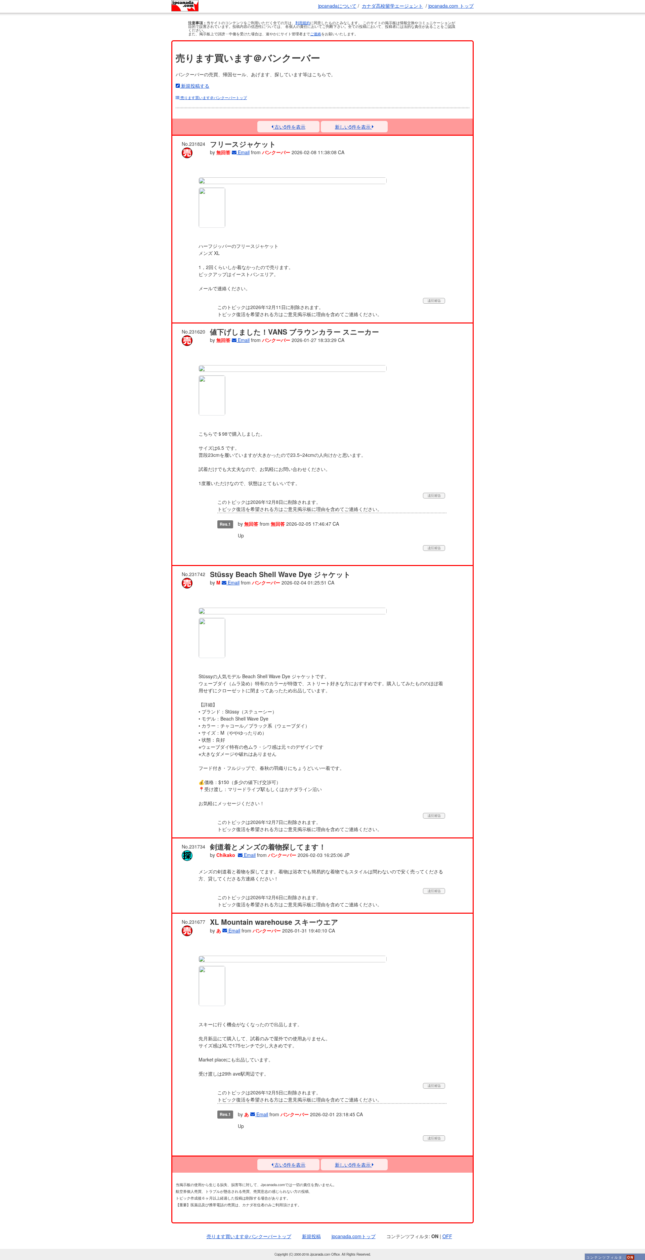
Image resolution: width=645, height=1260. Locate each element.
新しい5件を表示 (353, 126)
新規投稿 (311, 1236)
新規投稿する (194, 85)
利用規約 (302, 22)
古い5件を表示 (289, 126)
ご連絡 (315, 33)
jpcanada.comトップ (354, 1236)
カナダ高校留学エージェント (392, 5)
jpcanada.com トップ (451, 5)
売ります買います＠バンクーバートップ (213, 97)
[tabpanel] (293, 180)
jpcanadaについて (337, 5)
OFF (447, 1236)
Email (243, 152)
